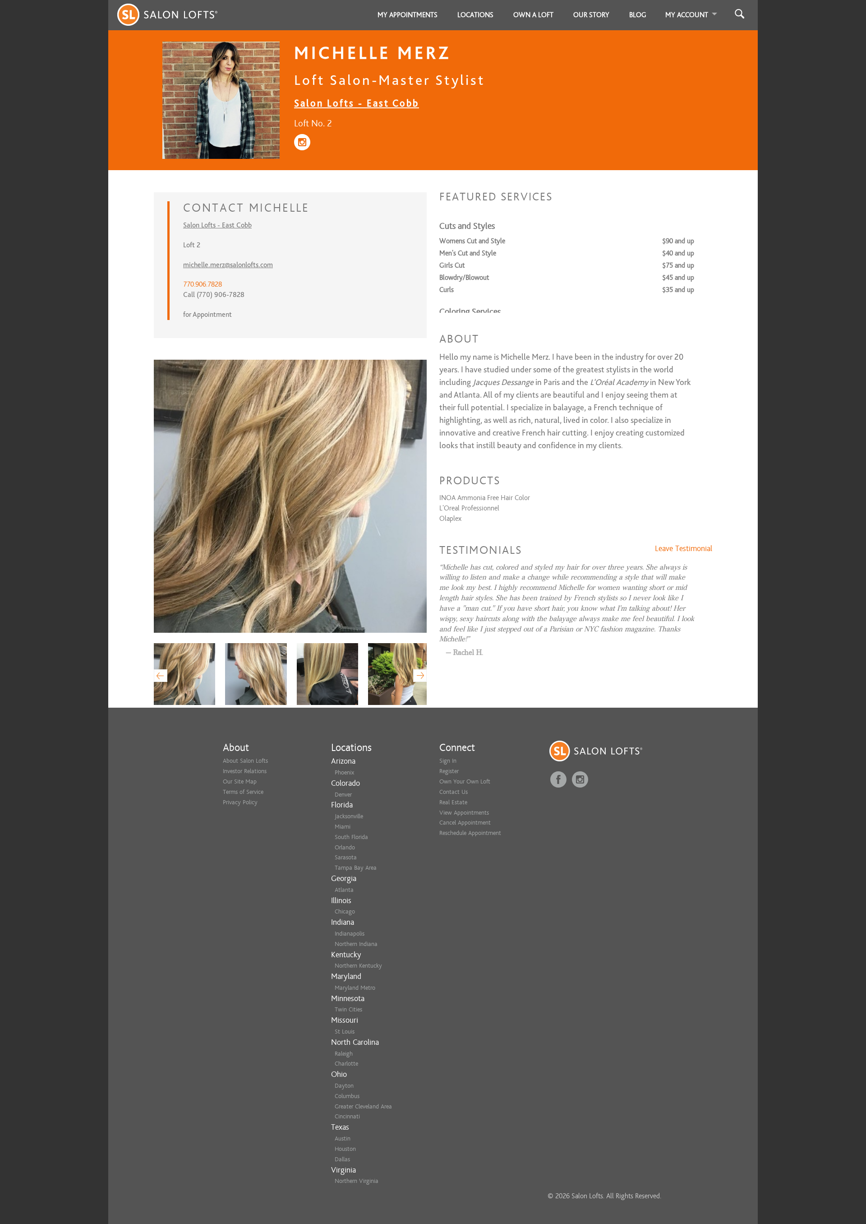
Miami (342, 826)
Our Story (591, 15)
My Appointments (408, 15)
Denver (343, 794)
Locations (475, 15)
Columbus (347, 1096)
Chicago (345, 911)
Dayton (344, 1085)
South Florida (351, 837)
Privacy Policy (240, 802)
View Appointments (464, 812)
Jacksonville (349, 816)
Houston (345, 1148)
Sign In (447, 760)
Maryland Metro (355, 987)
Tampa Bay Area (356, 867)
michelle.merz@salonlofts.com (228, 265)
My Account (686, 15)
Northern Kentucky (358, 965)
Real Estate (453, 802)
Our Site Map (240, 781)
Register (449, 771)
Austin (342, 1138)
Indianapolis (349, 933)
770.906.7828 (202, 284)
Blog (637, 15)
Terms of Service (243, 791)
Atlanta (344, 889)
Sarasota (346, 857)
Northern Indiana (356, 944)
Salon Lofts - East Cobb (356, 103)
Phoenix (344, 772)
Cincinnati (347, 1116)
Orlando (345, 847)
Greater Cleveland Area (363, 1106)
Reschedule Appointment (470, 833)
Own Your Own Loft (464, 781)
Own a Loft (533, 15)
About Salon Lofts (245, 760)
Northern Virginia (356, 1181)
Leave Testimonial (683, 549)
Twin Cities (348, 1009)
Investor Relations (245, 771)
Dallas (342, 1159)
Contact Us (453, 791)
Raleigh (344, 1053)
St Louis (345, 1031)
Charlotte (346, 1063)
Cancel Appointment (465, 822)
